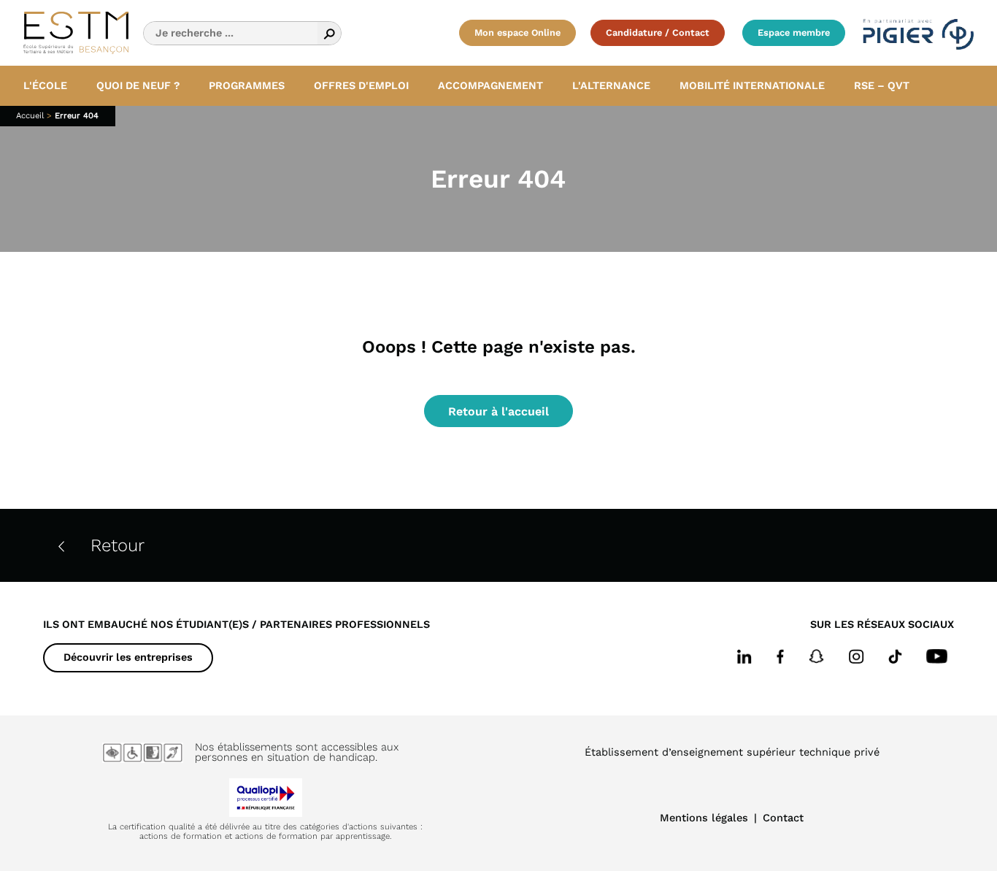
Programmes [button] (247, 85)
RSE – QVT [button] (881, 85)
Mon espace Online (517, 32)
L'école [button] (45, 85)
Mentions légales (704, 817)
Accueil (30, 115)
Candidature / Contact (657, 32)
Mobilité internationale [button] (752, 85)
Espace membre (794, 32)
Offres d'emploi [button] (361, 85)
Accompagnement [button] (490, 85)
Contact (783, 817)
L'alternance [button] (611, 85)
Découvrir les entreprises (128, 657)
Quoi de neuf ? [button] (138, 85)
